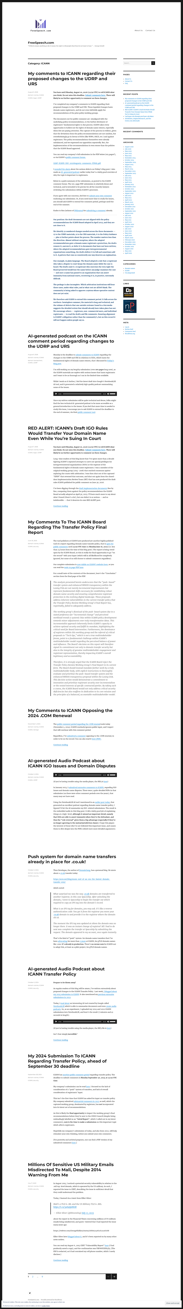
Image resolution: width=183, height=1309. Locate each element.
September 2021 (130, 211)
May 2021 (128, 220)
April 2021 (128, 222)
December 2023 (130, 171)
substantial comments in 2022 (86, 1101)
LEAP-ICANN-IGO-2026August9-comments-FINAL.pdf (77, 163)
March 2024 (129, 169)
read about (65, 1003)
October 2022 (129, 189)
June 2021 (128, 218)
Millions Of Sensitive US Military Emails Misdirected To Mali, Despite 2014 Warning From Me (71, 1169)
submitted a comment (76, 736)
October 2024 (129, 160)
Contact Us (150, 30)
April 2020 (128, 235)
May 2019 (128, 251)
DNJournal (78, 210)
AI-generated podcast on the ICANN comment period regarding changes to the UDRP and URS (71, 341)
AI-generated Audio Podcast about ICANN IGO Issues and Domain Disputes (72, 763)
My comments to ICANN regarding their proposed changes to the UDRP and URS (72, 78)
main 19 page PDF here (73, 567)
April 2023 (128, 182)
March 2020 (129, 238)
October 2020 (129, 224)
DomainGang (84, 870)
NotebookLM (58, 1006)
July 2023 (128, 176)
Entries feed (129, 329)
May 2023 (128, 180)
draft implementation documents (93, 488)
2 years (83, 941)
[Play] (56, 394)
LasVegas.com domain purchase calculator (139, 116)
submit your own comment (100, 196)
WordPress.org (130, 334)
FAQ (126, 83)
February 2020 (130, 240)
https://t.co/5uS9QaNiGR (65, 1207)
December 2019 (130, 242)
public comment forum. (76, 157)
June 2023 (128, 178)
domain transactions (35, 360)
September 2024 (130, 162)
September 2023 (130, 173)
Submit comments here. (95, 95)
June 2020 (128, 231)
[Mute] (108, 394)
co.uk (62, 873)
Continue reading (60, 506)
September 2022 (130, 191)
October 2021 (129, 209)
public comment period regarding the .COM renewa (78, 724)
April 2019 (128, 253)
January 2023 (129, 184)
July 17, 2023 (88, 1213)
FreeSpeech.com (41, 42)
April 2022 (128, 200)
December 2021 (130, 207)
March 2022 (129, 202)
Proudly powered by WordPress (51, 1300)
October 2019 (129, 246)
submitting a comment (96, 210)
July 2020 (128, 229)
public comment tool (86, 412)
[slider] (113, 394)
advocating (62, 941)
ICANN (41, 95)
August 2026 (129, 147)
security (36, 546)
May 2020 (128, 233)
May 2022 (128, 198)
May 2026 (128, 151)
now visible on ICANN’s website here (92, 564)
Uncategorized (130, 273)
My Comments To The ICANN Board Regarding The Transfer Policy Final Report (67, 527)
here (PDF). (96, 739)
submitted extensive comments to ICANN (86, 787)
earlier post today (102, 802)
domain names (33, 95)
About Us (139, 30)
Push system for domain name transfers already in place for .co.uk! (72, 859)
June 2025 (128, 153)
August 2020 (129, 227)
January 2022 (129, 204)
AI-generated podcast (70, 172)
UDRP (39, 98)
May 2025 (128, 156)
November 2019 (130, 244)
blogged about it (75, 1237)
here (105, 781)
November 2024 (130, 158)
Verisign (36, 730)
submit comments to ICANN (87, 355)
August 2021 (129, 213)
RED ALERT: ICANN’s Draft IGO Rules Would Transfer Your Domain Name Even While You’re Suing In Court (68, 433)
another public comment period (76, 1075)
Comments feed (130, 331)
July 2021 (128, 215)
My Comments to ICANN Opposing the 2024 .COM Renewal (70, 713)
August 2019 (129, 249)
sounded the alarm (62, 169)
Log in (127, 327)
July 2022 (128, 195)
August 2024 (129, 164)
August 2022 (129, 193)
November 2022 (130, 187)
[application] (85, 394)
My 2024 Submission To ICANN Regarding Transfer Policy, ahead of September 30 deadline (67, 1061)
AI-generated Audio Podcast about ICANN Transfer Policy (66, 971)
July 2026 (128, 149)
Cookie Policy (46, 1306)
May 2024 (128, 167)
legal (35, 98)
